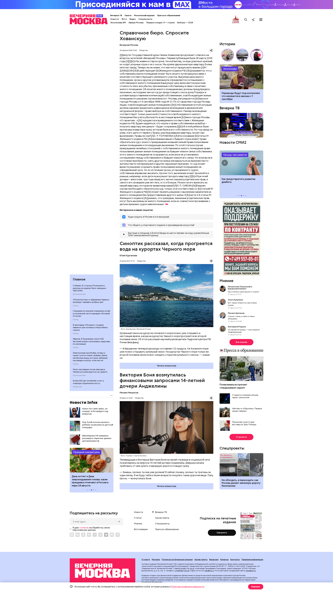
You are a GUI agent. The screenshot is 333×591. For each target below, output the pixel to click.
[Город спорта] (236, 19)
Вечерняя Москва (129, 45)
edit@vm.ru (209, 571)
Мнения (226, 281)
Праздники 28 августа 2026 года (91, 460)
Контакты (235, 559)
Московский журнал (144, 15)
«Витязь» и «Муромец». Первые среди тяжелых (247, 409)
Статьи (138, 518)
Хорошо (255, 586)
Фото (124, 19)
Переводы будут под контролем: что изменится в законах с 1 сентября (241, 96)
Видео (133, 19)
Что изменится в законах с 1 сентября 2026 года (241, 76)
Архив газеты (162, 518)
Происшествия (79, 294)
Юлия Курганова (128, 255)
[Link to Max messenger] (72, 535)
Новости (114, 19)
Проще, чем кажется (235, 154)
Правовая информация (252, 559)
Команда (224, 559)
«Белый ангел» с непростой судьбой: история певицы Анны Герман (256, 55)
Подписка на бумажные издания (177, 559)
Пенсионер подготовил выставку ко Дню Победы (244, 423)
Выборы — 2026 (185, 22)
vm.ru (192, 568)
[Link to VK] (77, 535)
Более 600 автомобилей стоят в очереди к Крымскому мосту (88, 382)
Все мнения (241, 342)
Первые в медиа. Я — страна (160, 22)
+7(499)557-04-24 (181, 571)
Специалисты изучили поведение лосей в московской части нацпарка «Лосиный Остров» (91, 313)
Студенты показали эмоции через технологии (245, 396)
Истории (227, 44)
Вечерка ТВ (116, 15)
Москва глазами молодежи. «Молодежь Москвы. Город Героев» (241, 125)
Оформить (222, 532)
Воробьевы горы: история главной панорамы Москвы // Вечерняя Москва (242, 55)
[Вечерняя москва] (102, 570)
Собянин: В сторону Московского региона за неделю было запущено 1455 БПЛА (89, 288)
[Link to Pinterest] (118, 535)
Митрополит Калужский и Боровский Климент (240, 288)
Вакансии (213, 559)
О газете (146, 559)
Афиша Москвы (136, 22)
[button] (75, 460)
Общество (77, 387)
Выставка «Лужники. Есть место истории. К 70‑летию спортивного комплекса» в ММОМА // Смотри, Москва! (227, 55)
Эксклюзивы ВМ (118, 22)
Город (75, 305)
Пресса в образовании (168, 15)
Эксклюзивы (230, 68)
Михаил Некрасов (129, 392)
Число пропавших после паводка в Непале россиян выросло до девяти (90, 370)
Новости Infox (84, 402)
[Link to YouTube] (95, 535)
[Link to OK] (83, 535)
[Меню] (260, 19)
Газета (128, 15)
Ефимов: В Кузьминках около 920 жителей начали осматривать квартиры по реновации (91, 341)
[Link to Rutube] (112, 535)
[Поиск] (245, 19)
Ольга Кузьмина (236, 300)
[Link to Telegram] (100, 535)
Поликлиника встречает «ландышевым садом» (233, 386)
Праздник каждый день (86, 452)
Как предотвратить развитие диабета (241, 162)
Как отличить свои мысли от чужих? (243, 292)
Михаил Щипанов (236, 313)
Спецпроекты (145, 19)
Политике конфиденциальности (187, 586)
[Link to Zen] (89, 535)
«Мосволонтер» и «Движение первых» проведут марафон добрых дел (91, 300)
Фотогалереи (141, 529)
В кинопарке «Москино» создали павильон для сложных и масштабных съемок (90, 327)
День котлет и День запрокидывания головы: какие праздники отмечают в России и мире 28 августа (90, 481)
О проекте (241, 437)
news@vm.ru (251, 571)
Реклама (156, 559)
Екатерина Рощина (237, 327)
